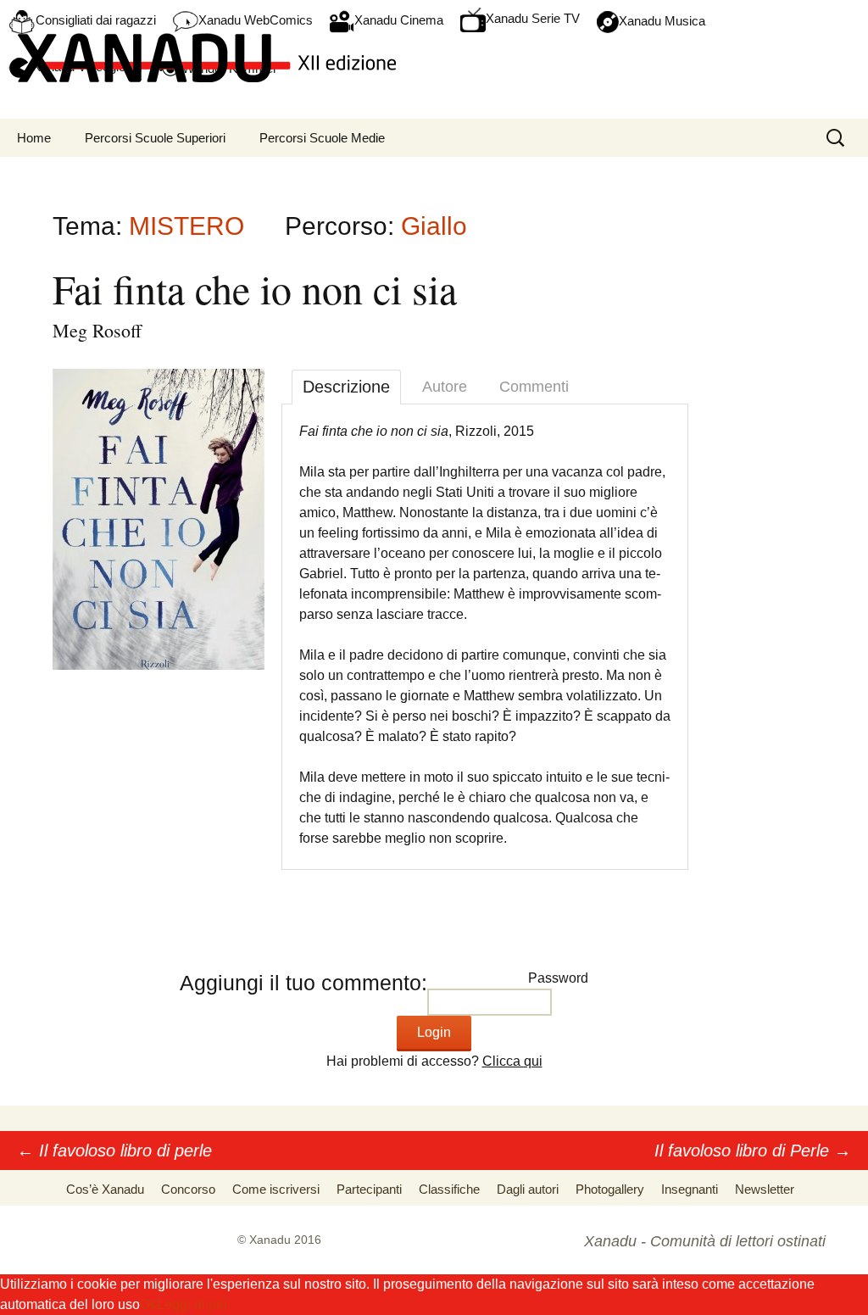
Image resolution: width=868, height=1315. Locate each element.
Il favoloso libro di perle (114, 1150)
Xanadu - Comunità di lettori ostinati (705, 1241)
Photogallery (610, 1189)
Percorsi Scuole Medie (322, 138)
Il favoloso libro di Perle (752, 1150)
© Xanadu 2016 (279, 1239)
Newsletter (764, 1189)
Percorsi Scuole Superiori (155, 138)
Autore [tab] (444, 386)
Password (558, 978)
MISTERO (186, 226)
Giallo (434, 226)
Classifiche (449, 1189)
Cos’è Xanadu (105, 1189)
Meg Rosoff (97, 330)
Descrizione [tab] (346, 386)
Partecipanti (369, 1189)
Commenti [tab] (534, 386)
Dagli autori (528, 1189)
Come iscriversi (276, 1189)
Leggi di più (192, 1304)
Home (34, 138)
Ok (148, 1304)
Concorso (188, 1189)
